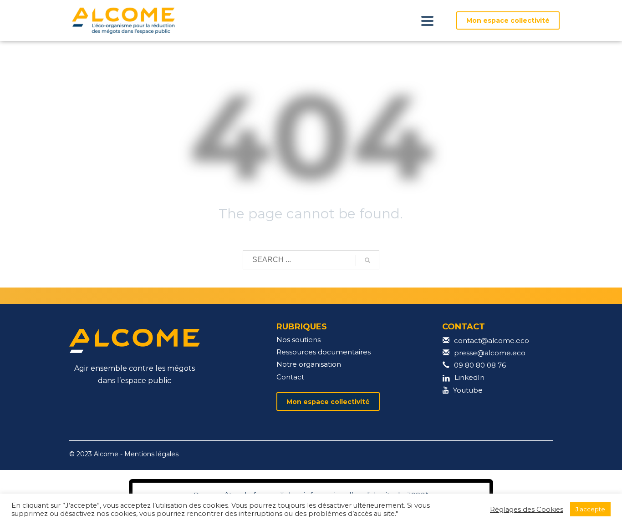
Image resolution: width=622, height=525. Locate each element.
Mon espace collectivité (508, 20)
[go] (367, 260)
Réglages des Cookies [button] (526, 509)
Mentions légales (151, 454)
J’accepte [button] (590, 509)
